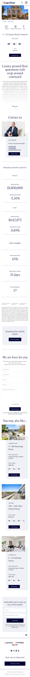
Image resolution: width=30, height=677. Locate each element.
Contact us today (15, 663)
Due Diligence (6, 674)
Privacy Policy (14, 626)
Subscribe (15, 620)
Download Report (15, 339)
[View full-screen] (26, 7)
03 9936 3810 (12, 146)
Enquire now (15, 55)
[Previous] (4, 12)
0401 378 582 (12, 148)
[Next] (25, 12)
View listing (14, 475)
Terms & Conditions (22, 674)
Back (5, 21)
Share (12, 21)
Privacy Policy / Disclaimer (14, 674)
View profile (14, 153)
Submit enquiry (15, 409)
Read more (15, 106)
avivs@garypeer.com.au (14, 149)
